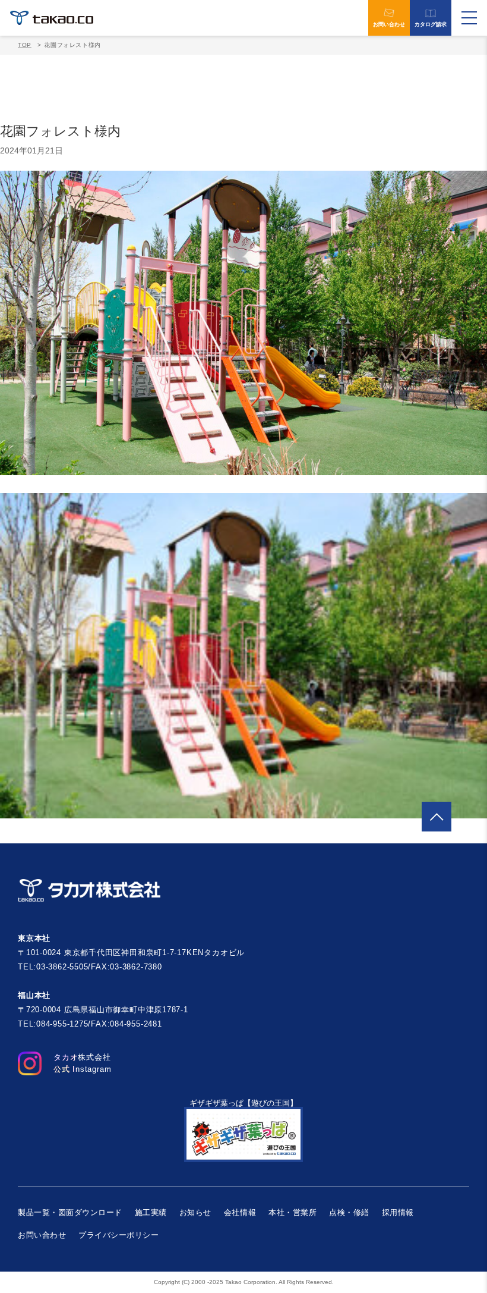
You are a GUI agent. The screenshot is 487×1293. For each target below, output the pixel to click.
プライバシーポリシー (118, 1235)
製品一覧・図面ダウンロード (70, 1212)
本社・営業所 (292, 1212)
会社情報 (240, 1212)
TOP (24, 45)
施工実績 (151, 1212)
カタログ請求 (431, 24)
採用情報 (398, 1212)
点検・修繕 (349, 1212)
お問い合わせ (389, 24)
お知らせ (195, 1212)
